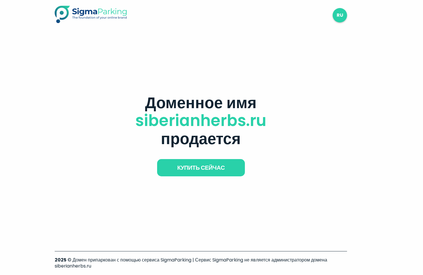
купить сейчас (201, 168)
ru (340, 15)
